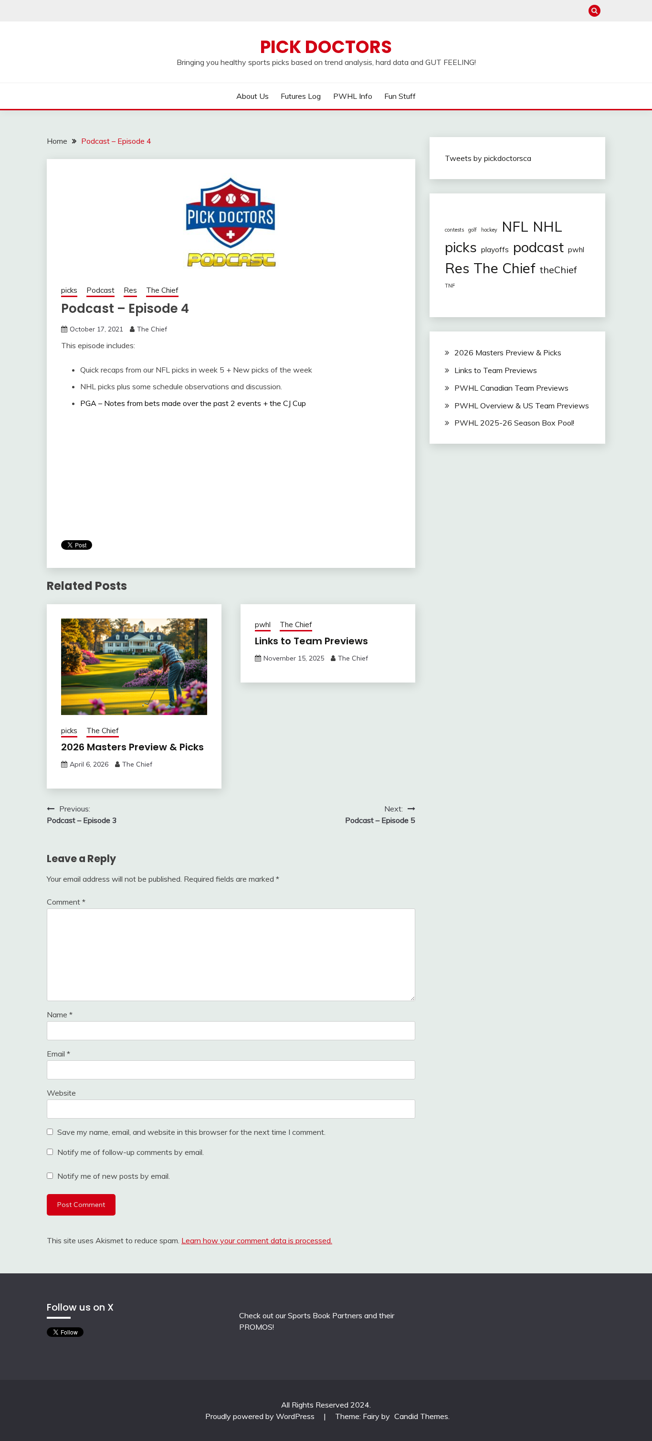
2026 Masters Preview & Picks (132, 747)
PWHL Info (352, 96)
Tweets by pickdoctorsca (488, 158)
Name (60, 1014)
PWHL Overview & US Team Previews (521, 405)
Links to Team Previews (311, 641)
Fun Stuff (400, 96)
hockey (489, 229)
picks (69, 290)
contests (454, 229)
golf (472, 229)
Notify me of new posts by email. (113, 1176)
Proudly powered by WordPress (260, 1416)
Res (130, 290)
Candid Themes (421, 1416)
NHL (547, 226)
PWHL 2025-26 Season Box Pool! (514, 422)
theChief (558, 270)
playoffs (495, 249)
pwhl (263, 624)
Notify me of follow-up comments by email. (130, 1152)
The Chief (162, 290)
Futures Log (301, 96)
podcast (538, 247)
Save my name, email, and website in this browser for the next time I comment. (191, 1132)
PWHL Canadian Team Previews (511, 388)
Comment (66, 902)
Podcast (100, 290)
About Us (252, 96)
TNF (450, 285)
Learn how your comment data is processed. (256, 1240)
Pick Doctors (326, 46)
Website (61, 1093)
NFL (515, 226)
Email (58, 1053)
